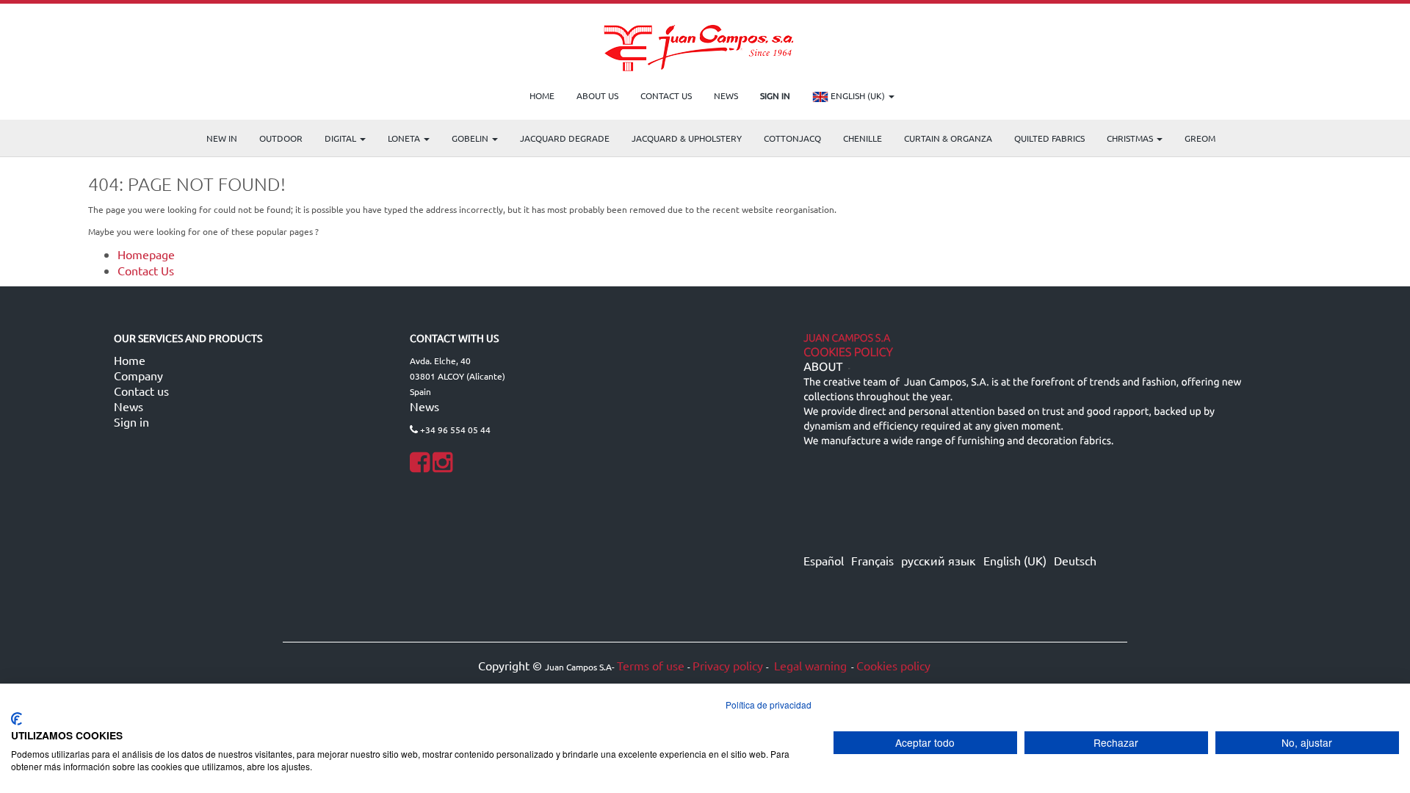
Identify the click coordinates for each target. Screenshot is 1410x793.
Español (823, 560)
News (128, 406)
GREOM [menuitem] (1200, 138)
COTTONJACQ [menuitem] (792, 138)
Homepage (146, 254)
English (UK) (857, 95)
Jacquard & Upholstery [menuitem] (687, 138)
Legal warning (809, 665)
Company (138, 375)
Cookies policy (893, 665)
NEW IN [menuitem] (221, 138)
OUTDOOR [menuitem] (281, 138)
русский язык (938, 560)
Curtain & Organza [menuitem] (948, 138)
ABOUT (822, 367)
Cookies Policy (848, 352)
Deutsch (1075, 560)
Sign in (131, 421)
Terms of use (650, 665)
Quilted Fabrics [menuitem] (1049, 138)
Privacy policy (728, 665)
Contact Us (146, 270)
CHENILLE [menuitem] (862, 138)
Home (129, 359)
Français (872, 560)
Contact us (141, 390)
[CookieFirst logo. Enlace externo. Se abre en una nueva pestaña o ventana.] (16, 718)
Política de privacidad (768, 704)
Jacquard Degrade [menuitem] (565, 138)
